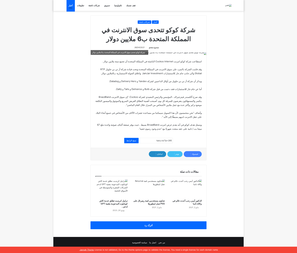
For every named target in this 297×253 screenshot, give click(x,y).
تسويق (107, 5)
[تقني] (228, 5)
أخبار (71, 5)
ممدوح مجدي (154, 47)
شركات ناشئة (94, 5)
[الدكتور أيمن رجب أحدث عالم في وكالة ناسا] (185, 188)
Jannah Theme (87, 250)
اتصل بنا (152, 242)
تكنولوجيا (118, 5)
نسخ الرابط (131, 140)
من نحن (161, 242)
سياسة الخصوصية (139, 242)
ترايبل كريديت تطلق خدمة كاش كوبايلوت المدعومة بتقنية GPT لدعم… (113, 203)
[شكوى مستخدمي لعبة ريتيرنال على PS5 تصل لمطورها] (148, 188)
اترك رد (148, 225)
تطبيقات (80, 5)
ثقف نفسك (131, 5)
